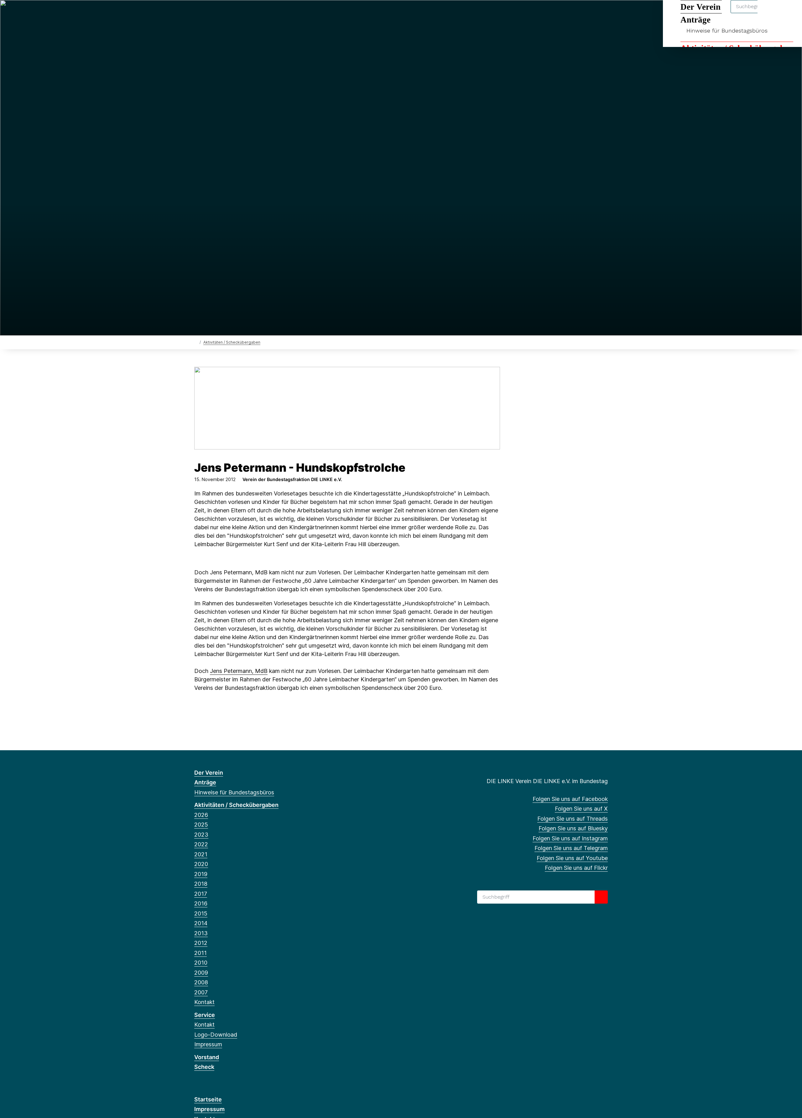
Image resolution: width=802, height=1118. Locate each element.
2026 (201, 815)
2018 (200, 883)
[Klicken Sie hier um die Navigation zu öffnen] (789, 13)
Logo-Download (215, 1034)
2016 (200, 903)
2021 (200, 854)
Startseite (208, 1099)
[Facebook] (197, 13)
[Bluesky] (228, 13)
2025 (201, 824)
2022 (201, 844)
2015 (200, 913)
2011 (200, 953)
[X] (208, 13)
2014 (200, 923)
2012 (200, 943)
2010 (200, 962)
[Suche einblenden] (770, 13)
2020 (201, 864)
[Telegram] (249, 13)
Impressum (208, 1044)
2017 (200, 893)
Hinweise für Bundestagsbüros (727, 30)
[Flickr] (269, 13)
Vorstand (206, 1057)
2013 (201, 933)
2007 (201, 992)
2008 (201, 982)
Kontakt (204, 1002)
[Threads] (218, 13)
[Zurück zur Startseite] (195, 342)
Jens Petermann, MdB (239, 671)
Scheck (204, 1067)
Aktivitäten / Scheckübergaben (231, 342)
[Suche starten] (601, 897)
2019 (200, 874)
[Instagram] (239, 13)
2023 (201, 834)
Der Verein (208, 772)
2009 (201, 972)
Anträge (205, 782)
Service (204, 1015)
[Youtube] (259, 13)
